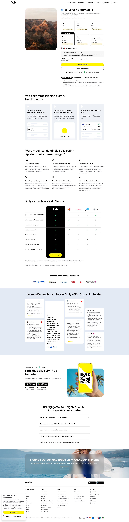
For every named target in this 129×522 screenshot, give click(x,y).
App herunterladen (62, 496)
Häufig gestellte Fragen (79, 500)
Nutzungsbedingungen (56, 517)
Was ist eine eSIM (62, 492)
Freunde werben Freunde (47, 500)
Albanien (27, 505)
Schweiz (27, 512)
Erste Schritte (77, 494)
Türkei (26, 492)
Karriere (43, 498)
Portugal (27, 507)
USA (26, 494)
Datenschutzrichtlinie (45, 517)
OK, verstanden (14, 512)
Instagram (95, 501)
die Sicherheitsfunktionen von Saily (91, 184)
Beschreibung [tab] (77, 77)
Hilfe (98, 2)
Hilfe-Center (76, 492)
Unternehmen (44, 494)
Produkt (71, 2)
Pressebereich (44, 512)
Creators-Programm (46, 507)
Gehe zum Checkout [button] (82, 64)
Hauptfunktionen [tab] (67, 77)
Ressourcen (81, 2)
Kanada (27, 509)
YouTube (95, 498)
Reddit (95, 503)
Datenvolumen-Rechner (63, 500)
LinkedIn (95, 496)
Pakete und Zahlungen (79, 496)
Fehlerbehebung (77, 498)
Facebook (95, 492)
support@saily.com (77, 261)
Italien (26, 500)
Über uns (43, 496)
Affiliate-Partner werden (47, 503)
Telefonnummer (45, 492)
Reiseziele (107, 2)
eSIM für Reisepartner (62, 503)
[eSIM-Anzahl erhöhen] (86, 60)
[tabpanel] (82, 83)
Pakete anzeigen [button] (55, 255)
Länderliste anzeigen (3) (71, 48)
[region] (64, 232)
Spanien (27, 496)
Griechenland (28, 503)
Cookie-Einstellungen (67, 517)
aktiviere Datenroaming (65, 118)
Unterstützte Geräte (62, 494)
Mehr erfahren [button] (64, 468)
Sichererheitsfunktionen (63, 498)
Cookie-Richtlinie (19, 508)
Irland (26, 498)
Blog (58, 507)
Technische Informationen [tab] (91, 77)
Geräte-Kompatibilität (82, 68)
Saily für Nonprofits (62, 505)
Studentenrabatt (45, 509)
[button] (25, 216)
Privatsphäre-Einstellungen (13, 516)
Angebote (90, 2)
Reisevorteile (44, 505)
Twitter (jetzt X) (95, 494)
